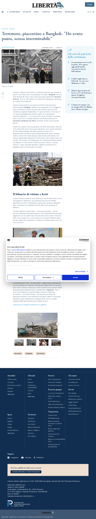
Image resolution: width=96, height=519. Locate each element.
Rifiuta (20, 277)
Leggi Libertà (73, 402)
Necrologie (70, 12)
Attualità (27, 12)
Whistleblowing (53, 418)
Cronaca (12, 29)
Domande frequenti (55, 385)
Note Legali (5, 517)
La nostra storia (74, 379)
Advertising (72, 405)
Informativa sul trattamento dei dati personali (39, 517)
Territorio (57, 12)
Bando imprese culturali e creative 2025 (55, 423)
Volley (10, 424)
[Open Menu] (3, 12)
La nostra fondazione (56, 393)
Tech (29, 393)
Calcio (10, 418)
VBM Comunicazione (55, 404)
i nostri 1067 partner (18, 250)
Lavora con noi (73, 385)
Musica (30, 382)
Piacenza (31, 418)
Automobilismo (13, 430)
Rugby (10, 427)
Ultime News (14, 12)
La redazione (73, 382)
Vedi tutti (11, 394)
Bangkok (29, 353)
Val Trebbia (32, 436)
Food (29, 379)
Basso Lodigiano (34, 430)
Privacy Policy (22, 517)
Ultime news (12, 379)
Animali (30, 390)
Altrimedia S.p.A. (54, 401)
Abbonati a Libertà (75, 399)
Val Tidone (31, 424)
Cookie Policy (13, 517)
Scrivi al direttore (54, 379)
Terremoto (40, 353)
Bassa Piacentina (34, 427)
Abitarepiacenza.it (74, 411)
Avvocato (17, 353)
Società (10, 391)
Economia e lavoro (14, 385)
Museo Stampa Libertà (56, 407)
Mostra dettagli (80, 271)
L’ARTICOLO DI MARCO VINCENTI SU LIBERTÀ (29, 305)
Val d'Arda (31, 421)
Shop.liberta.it (73, 414)
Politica (10, 388)
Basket (10, 421)
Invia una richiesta (54, 382)
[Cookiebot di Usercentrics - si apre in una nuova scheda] (80, 240)
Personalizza (47, 277)
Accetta (75, 277)
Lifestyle (46, 12)
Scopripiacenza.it (74, 408)
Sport (36, 12)
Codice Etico (52, 415)
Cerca (89, 12)
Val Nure (31, 433)
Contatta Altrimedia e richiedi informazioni (26, 471)
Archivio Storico (74, 396)
